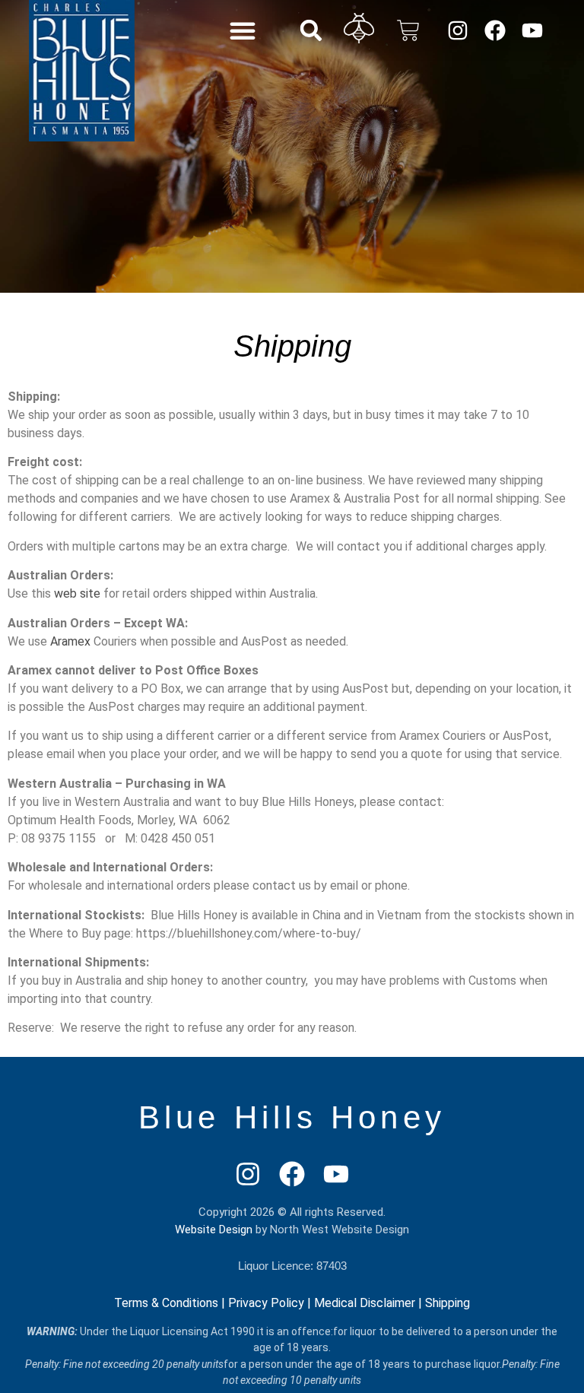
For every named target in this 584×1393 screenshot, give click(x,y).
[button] (242, 30)
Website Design (213, 1229)
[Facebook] (494, 30)
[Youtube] (532, 30)
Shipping (447, 1303)
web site (77, 593)
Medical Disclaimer (364, 1303)
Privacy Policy (266, 1303)
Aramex (68, 641)
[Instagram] (457, 30)
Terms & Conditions (166, 1303)
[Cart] (408, 30)
